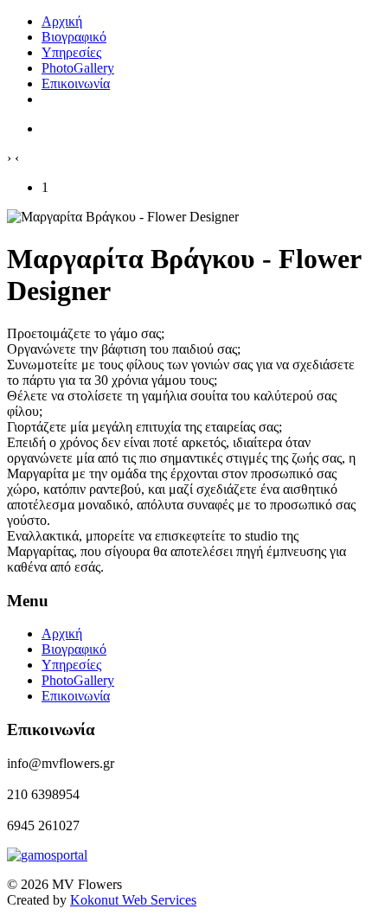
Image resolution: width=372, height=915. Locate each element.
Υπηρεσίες (71, 664)
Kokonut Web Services (133, 900)
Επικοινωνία (76, 695)
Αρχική (62, 633)
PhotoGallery (78, 680)
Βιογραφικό (74, 649)
